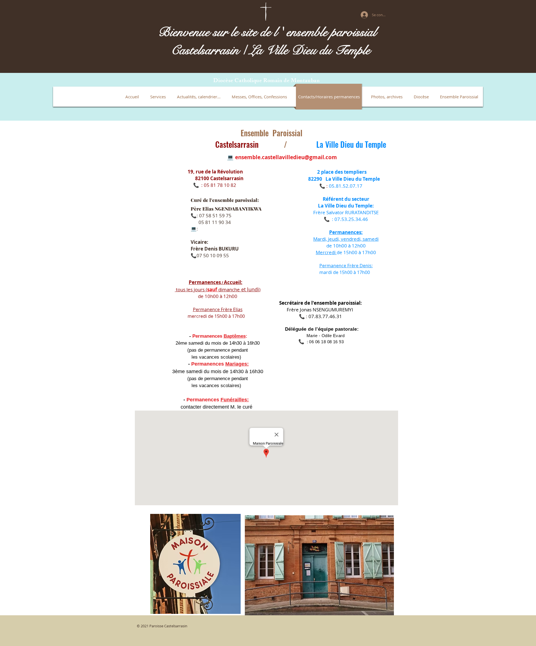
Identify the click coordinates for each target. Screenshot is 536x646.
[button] (158, 96)
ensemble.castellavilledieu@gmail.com (286, 157)
